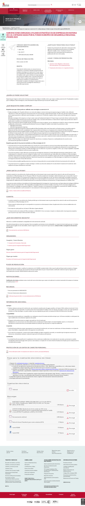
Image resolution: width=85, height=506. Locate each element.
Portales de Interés (67, 462)
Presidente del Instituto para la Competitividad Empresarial (21, 259)
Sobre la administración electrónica (52, 463)
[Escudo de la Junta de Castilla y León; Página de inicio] (5, 6)
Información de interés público (70, 464)
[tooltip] (73, 4)
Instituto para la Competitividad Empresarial (19, 245)
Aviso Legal (12, 494)
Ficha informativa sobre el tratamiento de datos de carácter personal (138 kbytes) (29, 351)
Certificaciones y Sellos (30, 466)
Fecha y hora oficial (29, 468)
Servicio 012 (71, 10)
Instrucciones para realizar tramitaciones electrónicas (45, 369)
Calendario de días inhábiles (31, 470)
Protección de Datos (29, 474)
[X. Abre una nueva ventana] (80, 21)
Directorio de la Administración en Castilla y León (33, 479)
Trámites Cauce (8, 468)
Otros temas (79, 5)
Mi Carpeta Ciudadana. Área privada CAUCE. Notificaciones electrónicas (51, 470)
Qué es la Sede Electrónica (31, 462)
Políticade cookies (36, 495)
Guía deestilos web (73, 495)
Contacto (61, 494)
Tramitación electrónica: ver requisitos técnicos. (62, 68)
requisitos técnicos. (39, 363)
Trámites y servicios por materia (12, 464)
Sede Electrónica (14, 10)
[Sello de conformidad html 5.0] (37, 502)
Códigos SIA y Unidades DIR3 (70, 473)
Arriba (83, 504)
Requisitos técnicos (48, 475)
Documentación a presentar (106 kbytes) (19, 230)
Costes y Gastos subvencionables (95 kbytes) (20, 190)
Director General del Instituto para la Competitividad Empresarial (22, 252)
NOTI (16, 282)
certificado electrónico (22, 363)
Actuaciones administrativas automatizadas (69, 475)
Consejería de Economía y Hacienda (17, 243)
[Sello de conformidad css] (29, 502)
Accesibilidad (49, 494)
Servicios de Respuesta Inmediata (13, 475)
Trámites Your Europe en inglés (12, 470)
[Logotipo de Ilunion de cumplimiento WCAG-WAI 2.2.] (45, 503)
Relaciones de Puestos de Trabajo (70, 478)
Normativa (27, 464)
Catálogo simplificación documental (68, 467)
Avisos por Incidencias (30, 472)
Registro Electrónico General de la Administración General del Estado (13, 481)
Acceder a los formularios (3, 38)
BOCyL (7, 486)
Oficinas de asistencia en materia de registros (51, 486)
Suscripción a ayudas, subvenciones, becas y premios (12, 478)
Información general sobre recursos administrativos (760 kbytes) (25, 296)
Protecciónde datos (24, 495)
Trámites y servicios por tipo (11, 466)
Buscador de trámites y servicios (12, 462)
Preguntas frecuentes (49, 473)
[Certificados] (55, 503)
